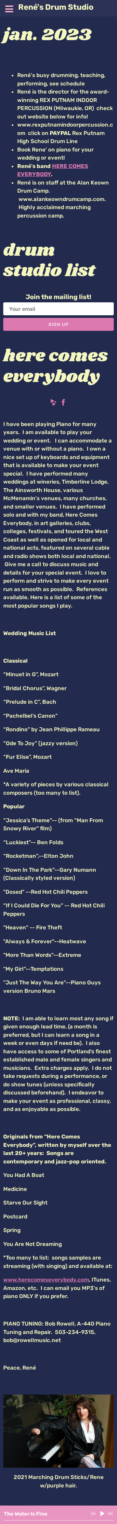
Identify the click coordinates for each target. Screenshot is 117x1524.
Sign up (58, 324)
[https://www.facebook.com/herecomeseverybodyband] (63, 403)
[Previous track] (93, 1514)
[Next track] (110, 1514)
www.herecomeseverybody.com (46, 1279)
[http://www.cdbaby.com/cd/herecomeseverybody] (53, 403)
